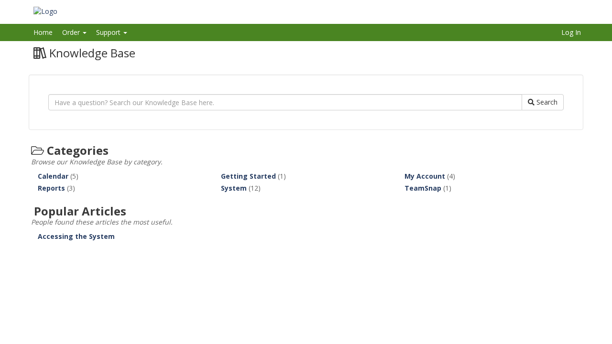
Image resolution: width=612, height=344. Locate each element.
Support (109, 32)
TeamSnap (422, 188)
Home (43, 32)
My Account (424, 176)
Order (72, 32)
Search (546, 102)
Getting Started (248, 176)
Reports (51, 188)
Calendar (53, 176)
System (234, 188)
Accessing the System (76, 236)
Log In (571, 32)
